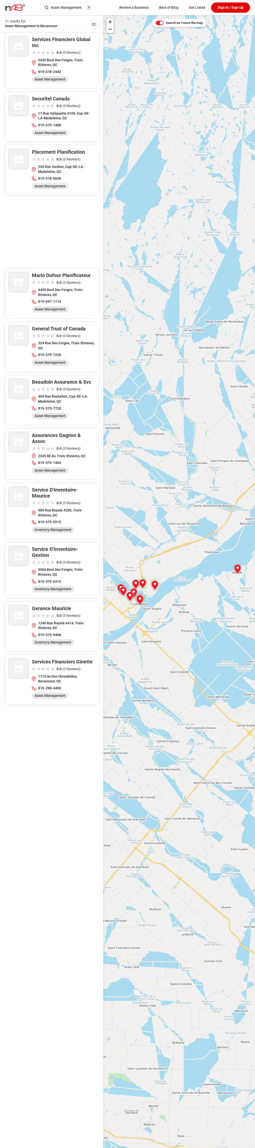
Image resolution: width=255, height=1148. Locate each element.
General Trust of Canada (59, 329)
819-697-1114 (49, 301)
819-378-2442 (49, 72)
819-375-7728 (49, 408)
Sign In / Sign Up (231, 7)
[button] (155, 585)
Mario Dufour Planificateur (61, 275)
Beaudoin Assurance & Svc (61, 382)
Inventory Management (53, 530)
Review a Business (134, 7)
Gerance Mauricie (51, 608)
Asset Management (50, 79)
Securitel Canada (51, 99)
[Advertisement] (51, 234)
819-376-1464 (49, 463)
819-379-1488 (49, 125)
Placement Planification (58, 152)
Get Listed (197, 7)
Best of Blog (168, 7)
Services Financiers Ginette (62, 662)
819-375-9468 (49, 635)
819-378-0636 (49, 178)
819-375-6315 (49, 581)
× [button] (89, 7)
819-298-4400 (49, 688)
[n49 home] (93, 25)
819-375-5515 (49, 522)
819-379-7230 (49, 355)
